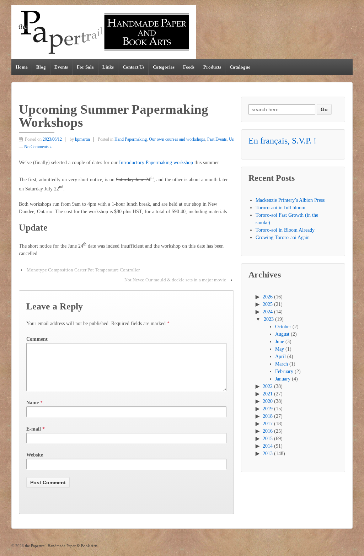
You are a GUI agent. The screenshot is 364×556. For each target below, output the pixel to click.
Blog (41, 67)
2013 (268, 453)
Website (34, 455)
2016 (268, 431)
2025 (268, 304)
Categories (164, 67)
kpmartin (82, 139)
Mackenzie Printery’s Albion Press (290, 200)
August (282, 334)
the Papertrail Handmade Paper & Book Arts (60, 546)
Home (22, 67)
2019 (268, 408)
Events (61, 67)
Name (32, 402)
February (284, 371)
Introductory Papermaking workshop (156, 162)
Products (212, 67)
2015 (268, 438)
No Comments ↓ (38, 146)
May (279, 349)
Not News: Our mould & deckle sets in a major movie (175, 279)
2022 (268, 386)
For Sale (85, 67)
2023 (269, 319)
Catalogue (240, 67)
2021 (268, 393)
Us (231, 139)
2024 (268, 311)
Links (108, 67)
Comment (37, 339)
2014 (268, 446)
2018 (268, 416)
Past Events (217, 139)
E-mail (33, 429)
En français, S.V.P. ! (282, 140)
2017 (268, 423)
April (280, 356)
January (282, 379)
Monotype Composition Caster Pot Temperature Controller (83, 269)
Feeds (188, 67)
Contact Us (133, 67)
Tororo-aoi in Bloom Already (285, 230)
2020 (268, 401)
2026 (268, 296)
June (279, 341)
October (283, 326)
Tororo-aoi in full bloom (280, 207)
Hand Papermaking (130, 139)
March (281, 364)
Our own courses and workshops (177, 139)
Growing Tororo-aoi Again (283, 237)
